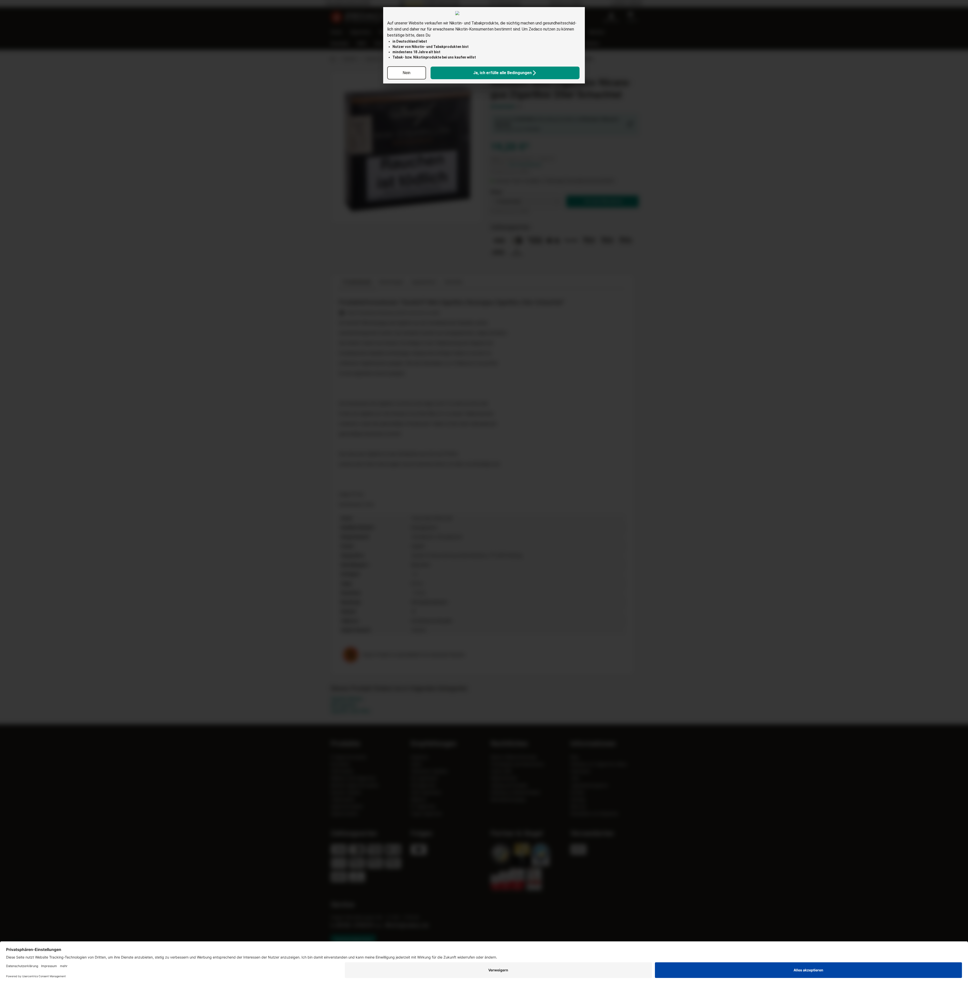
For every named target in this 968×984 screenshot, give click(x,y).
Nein (406, 72)
